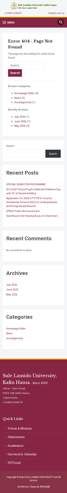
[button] (9, 22)
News (17, 97)
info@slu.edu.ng (56, 13)
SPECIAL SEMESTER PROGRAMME (26, 184)
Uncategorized (22, 102)
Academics (15, 445)
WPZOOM (45, 486)
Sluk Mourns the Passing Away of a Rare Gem (32, 215)
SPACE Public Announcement (23, 211)
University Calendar (22, 454)
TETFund (14, 463)
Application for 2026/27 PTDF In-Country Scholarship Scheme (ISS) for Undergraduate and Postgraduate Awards (31, 202)
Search (10, 146)
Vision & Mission (20, 428)
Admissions (16, 437)
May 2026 (20, 125)
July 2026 (19, 116)
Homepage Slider (24, 93)
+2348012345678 (13, 13)
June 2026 (20, 121)
